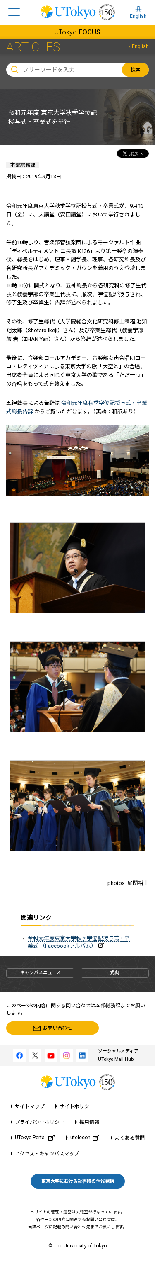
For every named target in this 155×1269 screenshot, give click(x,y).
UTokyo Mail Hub (116, 1059)
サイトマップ (30, 1106)
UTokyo (77, 32)
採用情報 (89, 1122)
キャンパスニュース (40, 972)
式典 (114, 972)
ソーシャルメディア (118, 1051)
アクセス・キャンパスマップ (47, 1153)
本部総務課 (22, 165)
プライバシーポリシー (39, 1122)
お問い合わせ (57, 1028)
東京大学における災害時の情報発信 (77, 1181)
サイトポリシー (77, 1106)
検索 (136, 70)
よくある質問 (130, 1137)
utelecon (80, 1137)
